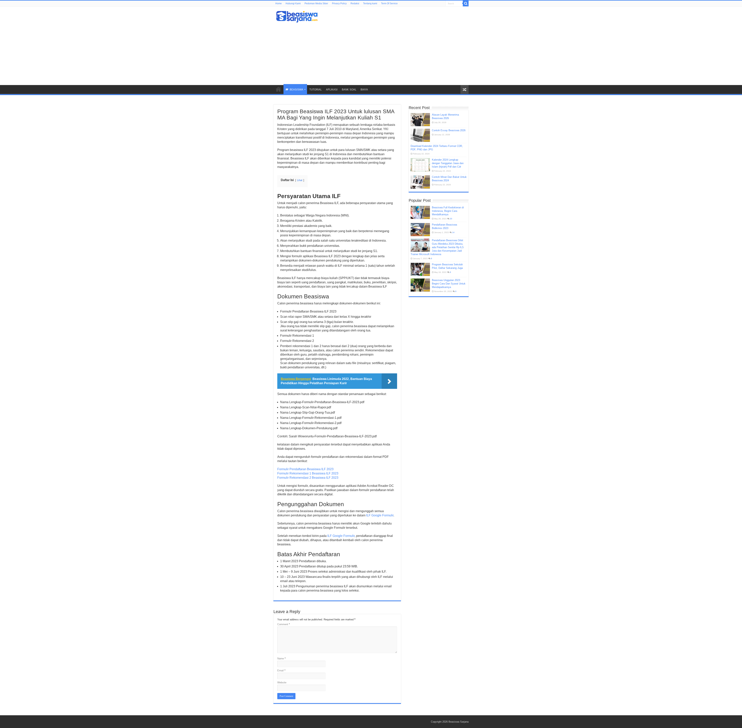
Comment (283, 624)
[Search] (466, 3)
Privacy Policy (339, 3)
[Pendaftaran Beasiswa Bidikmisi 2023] (420, 229)
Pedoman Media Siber (316, 3)
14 (453, 232)
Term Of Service (389, 3)
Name (281, 658)
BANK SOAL (349, 89)
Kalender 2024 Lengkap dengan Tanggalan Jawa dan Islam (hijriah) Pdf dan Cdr (448, 163)
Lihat (299, 180)
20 (451, 219)
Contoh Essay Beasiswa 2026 (448, 130)
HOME (278, 89)
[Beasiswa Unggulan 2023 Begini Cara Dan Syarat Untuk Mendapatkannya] (420, 285)
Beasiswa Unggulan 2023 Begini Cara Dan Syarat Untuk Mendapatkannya (448, 284)
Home (278, 3)
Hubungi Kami (293, 3)
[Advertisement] (371, 52)
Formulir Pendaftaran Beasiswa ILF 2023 (305, 469)
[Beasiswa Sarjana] (296, 16)
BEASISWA (296, 89)
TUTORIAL (315, 89)
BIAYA (364, 89)
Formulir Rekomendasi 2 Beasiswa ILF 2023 (307, 477)
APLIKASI (332, 89)
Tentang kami (370, 3)
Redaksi (355, 3)
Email (281, 670)
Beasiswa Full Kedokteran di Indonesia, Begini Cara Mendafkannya (448, 211)
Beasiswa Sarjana (458, 721)
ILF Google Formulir (379, 515)
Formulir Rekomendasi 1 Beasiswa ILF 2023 (307, 473)
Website (281, 682)
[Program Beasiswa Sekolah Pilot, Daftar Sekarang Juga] (420, 269)
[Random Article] (464, 89)
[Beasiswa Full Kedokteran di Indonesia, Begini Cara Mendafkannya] (420, 212)
